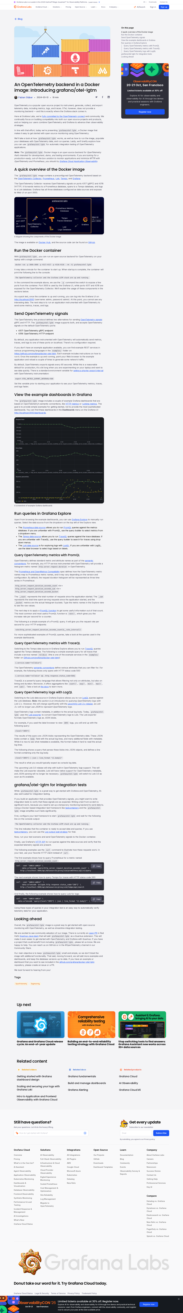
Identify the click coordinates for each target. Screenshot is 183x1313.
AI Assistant (19, 1167)
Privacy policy (149, 1139)
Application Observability (25, 1175)
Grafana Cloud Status (23, 1224)
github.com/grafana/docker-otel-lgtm (76, 962)
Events (123, 1167)
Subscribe (161, 1133)
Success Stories (154, 1171)
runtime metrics (89, 404)
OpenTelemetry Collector (29, 178)
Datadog (70, 1179)
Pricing (68, 7)
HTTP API (40, 842)
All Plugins (71, 1159)
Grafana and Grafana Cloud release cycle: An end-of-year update (40, 1043)
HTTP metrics (72, 404)
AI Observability (47, 1155)
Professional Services (156, 1183)
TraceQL (63, 536)
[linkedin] (108, 97)
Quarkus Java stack (29, 936)
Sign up (164, 7)
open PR (93, 933)
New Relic (71, 1183)
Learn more (93, 2)
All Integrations (73, 1155)
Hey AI (149, 1187)
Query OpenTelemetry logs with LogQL (140, 51)
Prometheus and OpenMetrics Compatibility (39, 571)
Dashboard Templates (103, 1167)
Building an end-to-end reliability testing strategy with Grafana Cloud (91, 1043)
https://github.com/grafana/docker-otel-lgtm (35, 353)
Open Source (80, 7)
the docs (45, 686)
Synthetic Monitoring (23, 1198)
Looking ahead (127, 57)
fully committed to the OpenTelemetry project (63, 116)
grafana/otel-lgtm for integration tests (136, 54)
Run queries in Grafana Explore (134, 43)
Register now (145, 112)
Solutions (56, 7)
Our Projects (98, 1155)
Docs (103, 7)
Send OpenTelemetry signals (133, 37)
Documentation (126, 1155)
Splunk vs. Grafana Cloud (158, 1236)
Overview (18, 1155)
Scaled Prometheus (48, 1184)
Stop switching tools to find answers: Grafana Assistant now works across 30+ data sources (142, 1044)
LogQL (66, 545)
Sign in (153, 7)
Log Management (48, 1199)
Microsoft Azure (74, 1171)
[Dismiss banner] (179, 1299)
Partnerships (152, 1163)
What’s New (19, 1220)
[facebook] (102, 97)
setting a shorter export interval (88, 370)
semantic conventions (44, 667)
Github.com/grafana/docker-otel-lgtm (41, 657)
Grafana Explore (79, 519)
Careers (150, 1159)
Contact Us (151, 1175)
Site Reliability (46, 1195)
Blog (20, 19)
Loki (57, 178)
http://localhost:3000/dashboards (30, 413)
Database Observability (24, 1190)
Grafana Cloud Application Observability (78, 161)
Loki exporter (35, 715)
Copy (98, 866)
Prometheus (48, 178)
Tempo (64, 178)
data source (40, 527)
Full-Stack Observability (50, 1159)
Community (125, 1163)
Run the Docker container (131, 35)
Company (113, 7)
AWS (69, 1163)
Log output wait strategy (56, 832)
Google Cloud (73, 1167)
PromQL (67, 527)
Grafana (76, 178)
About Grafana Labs (155, 1155)
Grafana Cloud (41, 7)
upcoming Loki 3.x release (80, 704)
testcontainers (72, 808)
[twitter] (96, 97)
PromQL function (48, 610)
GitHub (91, 242)
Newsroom (151, 1167)
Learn (93, 7)
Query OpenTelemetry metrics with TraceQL (142, 48)
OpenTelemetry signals (91, 319)
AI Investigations (21, 1216)
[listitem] (21, 983)
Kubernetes (72, 1175)
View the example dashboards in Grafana (138, 40)
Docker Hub (44, 242)
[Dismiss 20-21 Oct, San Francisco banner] (165, 67)
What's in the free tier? (24, 1163)
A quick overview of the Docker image (137, 32)
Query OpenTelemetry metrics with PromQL (141, 46)
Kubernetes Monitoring (24, 1179)
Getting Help (152, 1179)
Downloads (98, 1163)
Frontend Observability (24, 1194)
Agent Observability (22, 1171)
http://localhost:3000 (24, 299)
